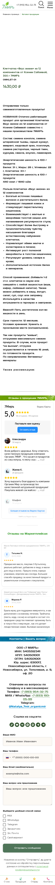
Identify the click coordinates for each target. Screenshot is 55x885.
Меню (50, 8)
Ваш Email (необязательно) (18, 767)
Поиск (41, 7)
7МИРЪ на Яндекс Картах (27, 516)
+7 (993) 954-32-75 (26, 5)
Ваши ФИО (9, 734)
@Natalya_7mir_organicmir (27, 706)
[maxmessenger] (33, 725)
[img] (41, 3)
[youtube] (17, 725)
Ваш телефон (10, 751)
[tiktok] (12, 725)
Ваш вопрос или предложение (20, 783)
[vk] (22, 725)
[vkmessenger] (27, 725)
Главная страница (11, 14)
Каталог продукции (30, 14)
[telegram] (38, 725)
